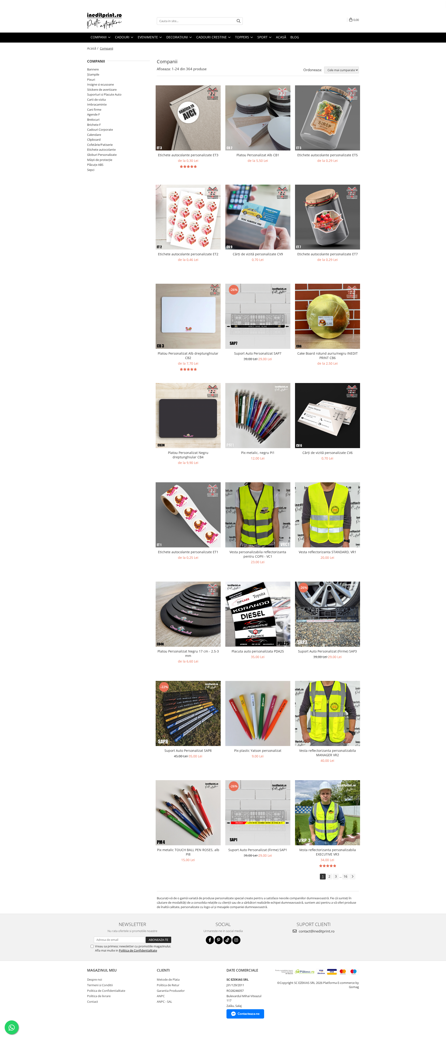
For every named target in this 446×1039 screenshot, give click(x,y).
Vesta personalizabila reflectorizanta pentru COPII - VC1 (258, 554)
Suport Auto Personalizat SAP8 (188, 750)
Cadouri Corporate (100, 129)
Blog (294, 37)
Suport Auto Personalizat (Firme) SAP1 (257, 850)
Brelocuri (93, 119)
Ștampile (93, 74)
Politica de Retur (168, 985)
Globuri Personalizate (102, 155)
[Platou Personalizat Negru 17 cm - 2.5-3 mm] (188, 614)
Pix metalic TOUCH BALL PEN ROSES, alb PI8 (188, 852)
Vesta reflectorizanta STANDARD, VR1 (327, 552)
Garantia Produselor (171, 991)
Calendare (94, 135)
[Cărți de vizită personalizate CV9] (257, 217)
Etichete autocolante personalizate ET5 (327, 155)
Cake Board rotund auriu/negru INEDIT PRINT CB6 (327, 355)
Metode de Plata (168, 979)
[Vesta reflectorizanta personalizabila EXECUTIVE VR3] (327, 812)
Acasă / (93, 48)
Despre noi (94, 979)
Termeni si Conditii (100, 985)
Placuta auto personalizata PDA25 (258, 651)
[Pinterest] (219, 940)
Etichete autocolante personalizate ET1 (188, 552)
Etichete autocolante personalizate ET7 (327, 254)
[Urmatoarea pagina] (352, 876)
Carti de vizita (96, 99)
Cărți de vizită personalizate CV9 (258, 254)
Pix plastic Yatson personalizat (257, 750)
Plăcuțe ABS (95, 165)
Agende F (93, 114)
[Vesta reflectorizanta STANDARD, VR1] (327, 514)
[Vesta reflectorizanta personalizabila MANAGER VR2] (327, 713)
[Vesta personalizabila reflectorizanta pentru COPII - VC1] (257, 514)
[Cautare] (238, 21)
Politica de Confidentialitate (138, 950)
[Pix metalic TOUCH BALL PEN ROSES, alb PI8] (188, 812)
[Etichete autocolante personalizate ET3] (188, 117)
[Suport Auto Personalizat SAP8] (188, 713)
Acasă (281, 37)
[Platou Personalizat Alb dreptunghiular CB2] (188, 316)
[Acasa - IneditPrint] (110, 21)
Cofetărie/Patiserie (100, 145)
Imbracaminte (97, 104)
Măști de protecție (99, 160)
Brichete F (94, 125)
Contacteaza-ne (248, 1014)
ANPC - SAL (164, 1001)
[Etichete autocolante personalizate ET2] (188, 217)
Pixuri (91, 79)
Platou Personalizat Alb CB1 (257, 155)
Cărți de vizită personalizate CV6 (327, 452)
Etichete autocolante (101, 149)
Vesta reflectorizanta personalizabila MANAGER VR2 (327, 752)
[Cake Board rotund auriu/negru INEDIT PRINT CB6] (327, 316)
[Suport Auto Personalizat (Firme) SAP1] (257, 812)
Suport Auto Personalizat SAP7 (257, 353)
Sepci (90, 170)
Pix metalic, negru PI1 (258, 452)
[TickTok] (227, 940)
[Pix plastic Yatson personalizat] (257, 713)
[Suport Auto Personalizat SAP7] (257, 316)
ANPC (161, 996)
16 (345, 876)
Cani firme (94, 109)
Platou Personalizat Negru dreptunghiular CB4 (188, 454)
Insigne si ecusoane (100, 84)
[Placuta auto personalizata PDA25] (257, 614)
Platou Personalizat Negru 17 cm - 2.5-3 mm (188, 653)
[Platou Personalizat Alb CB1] (257, 117)
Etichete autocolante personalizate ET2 (188, 254)
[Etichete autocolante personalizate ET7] (327, 217)
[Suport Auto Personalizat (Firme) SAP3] (327, 614)
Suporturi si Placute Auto (104, 94)
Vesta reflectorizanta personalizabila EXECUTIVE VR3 (327, 852)
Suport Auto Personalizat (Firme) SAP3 (327, 651)
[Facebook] (210, 940)
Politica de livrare (99, 996)
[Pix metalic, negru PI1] (257, 415)
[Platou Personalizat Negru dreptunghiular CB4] (188, 415)
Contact (92, 1001)
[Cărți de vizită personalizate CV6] (327, 415)
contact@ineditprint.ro (316, 931)
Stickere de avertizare (102, 89)
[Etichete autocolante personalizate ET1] (188, 514)
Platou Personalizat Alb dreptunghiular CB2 (188, 355)
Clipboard (94, 139)
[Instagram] (236, 940)
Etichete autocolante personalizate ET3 (188, 155)
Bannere (93, 69)
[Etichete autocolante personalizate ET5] (327, 117)
